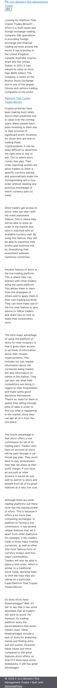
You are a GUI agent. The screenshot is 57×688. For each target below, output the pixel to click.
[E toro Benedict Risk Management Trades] (28, 5)
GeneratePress (13, 686)
